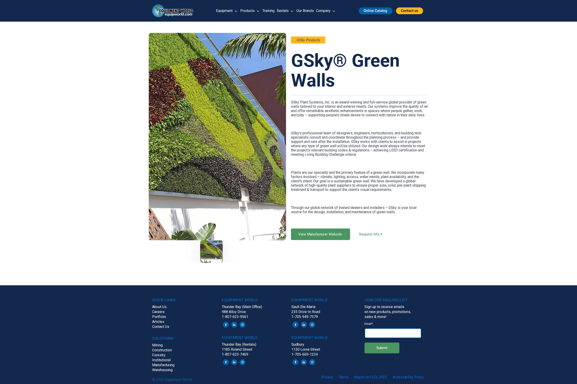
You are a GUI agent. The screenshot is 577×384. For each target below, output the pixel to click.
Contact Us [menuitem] (160, 327)
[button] (175, 11)
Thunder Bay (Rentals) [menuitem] (239, 344)
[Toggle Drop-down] (236, 11)
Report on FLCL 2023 (370, 377)
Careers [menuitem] (158, 312)
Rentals (283, 11)
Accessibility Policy (408, 377)
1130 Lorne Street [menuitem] (305, 349)
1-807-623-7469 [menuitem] (235, 354)
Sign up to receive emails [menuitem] (384, 307)
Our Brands (305, 11)
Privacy (327, 377)
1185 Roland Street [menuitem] (237, 349)
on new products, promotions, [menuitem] (387, 312)
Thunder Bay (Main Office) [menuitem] (242, 307)
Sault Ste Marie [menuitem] (303, 307)
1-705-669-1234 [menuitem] (304, 354)
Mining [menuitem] (157, 345)
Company (323, 11)
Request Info (369, 234)
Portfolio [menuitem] (159, 317)
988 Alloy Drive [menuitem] (234, 312)
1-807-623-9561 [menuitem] (235, 317)
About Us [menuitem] (159, 307)
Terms (343, 377)
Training (268, 11)
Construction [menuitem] (162, 350)
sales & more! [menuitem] (375, 317)
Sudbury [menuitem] (297, 344)
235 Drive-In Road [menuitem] (305, 312)
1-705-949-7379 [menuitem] (304, 317)
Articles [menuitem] (158, 322)
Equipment (224, 11)
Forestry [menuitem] (158, 355)
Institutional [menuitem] (161, 360)
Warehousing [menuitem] (162, 370)
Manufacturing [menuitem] (163, 365)
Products (247, 11)
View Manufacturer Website (320, 234)
